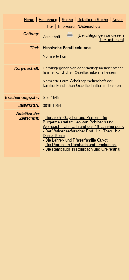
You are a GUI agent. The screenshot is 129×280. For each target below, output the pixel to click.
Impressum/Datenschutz (79, 26)
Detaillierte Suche (92, 19)
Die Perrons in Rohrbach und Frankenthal (81, 144)
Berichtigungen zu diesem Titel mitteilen (101, 37)
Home (29, 19)
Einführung (48, 19)
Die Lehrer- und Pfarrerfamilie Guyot (76, 140)
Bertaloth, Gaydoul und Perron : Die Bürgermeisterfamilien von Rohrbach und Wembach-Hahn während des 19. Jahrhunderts (83, 122)
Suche (67, 19)
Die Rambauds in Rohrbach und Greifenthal (82, 149)
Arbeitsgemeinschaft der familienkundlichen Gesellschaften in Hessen (82, 83)
